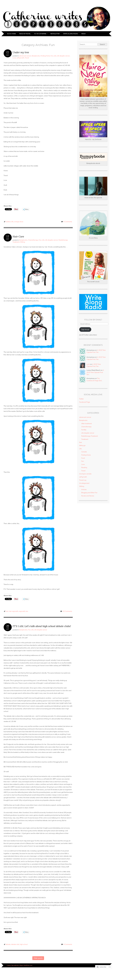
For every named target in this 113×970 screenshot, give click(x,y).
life (12, 221)
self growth (20, 58)
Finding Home (45, 56)
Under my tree (21, 52)
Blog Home (11, 34)
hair (7, 611)
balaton (8, 221)
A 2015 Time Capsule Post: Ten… (95, 372)
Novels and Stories (87, 496)
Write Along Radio (70, 34)
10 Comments (67, 611)
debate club (15, 944)
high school (24, 944)
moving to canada (85, 474)
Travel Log (82, 480)
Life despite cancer (63, 56)
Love (14, 58)
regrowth (22, 611)
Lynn (88, 364)
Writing (22, 242)
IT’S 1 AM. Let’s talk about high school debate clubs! (42, 626)
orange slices (18, 221)
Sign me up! (85, 329)
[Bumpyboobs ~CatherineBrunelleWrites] (56, 30)
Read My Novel (25, 34)
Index (83, 34)
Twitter (81, 399)
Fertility (83, 430)
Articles (84, 489)
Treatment (84, 439)
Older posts (38, 958)
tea (27, 611)
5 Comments (68, 221)
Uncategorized (84, 483)
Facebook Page (84, 402)
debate (8, 944)
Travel (27, 58)
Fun (52, 56)
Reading (84, 467)
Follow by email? (93, 320)
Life (55, 56)
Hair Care (18, 236)
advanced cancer (25, 56)
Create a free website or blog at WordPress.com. (20, 965)
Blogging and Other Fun (89, 492)
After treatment (86, 423)
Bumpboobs (36, 56)
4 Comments (68, 944)
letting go (82, 445)
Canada (84, 452)
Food (83, 458)
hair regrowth (13, 611)
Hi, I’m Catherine (40, 34)
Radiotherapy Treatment (89, 436)
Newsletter (55, 34)
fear (80, 442)
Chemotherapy (33, 240)
